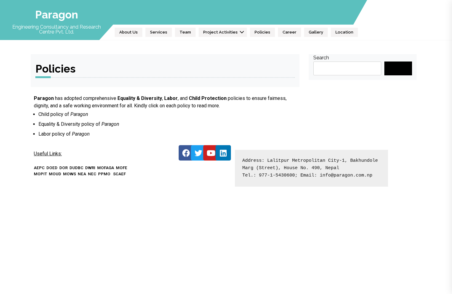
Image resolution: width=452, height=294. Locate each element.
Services (158, 32)
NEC (92, 174)
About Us (128, 32)
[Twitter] (198, 153)
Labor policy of (64, 134)
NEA (82, 174)
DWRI (90, 167)
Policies (262, 32)
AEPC (39, 167)
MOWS (69, 174)
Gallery (316, 32)
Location (344, 32)
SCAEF (119, 174)
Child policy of (54, 114)
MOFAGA (105, 167)
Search (321, 58)
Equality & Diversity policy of (78, 124)
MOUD (55, 174)
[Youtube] (211, 153)
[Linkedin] (223, 153)
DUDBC (76, 167)
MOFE (121, 167)
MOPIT (40, 174)
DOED (51, 167)
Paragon (56, 14)
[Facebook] (186, 153)
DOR (63, 167)
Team (185, 32)
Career (289, 32)
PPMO (104, 174)
